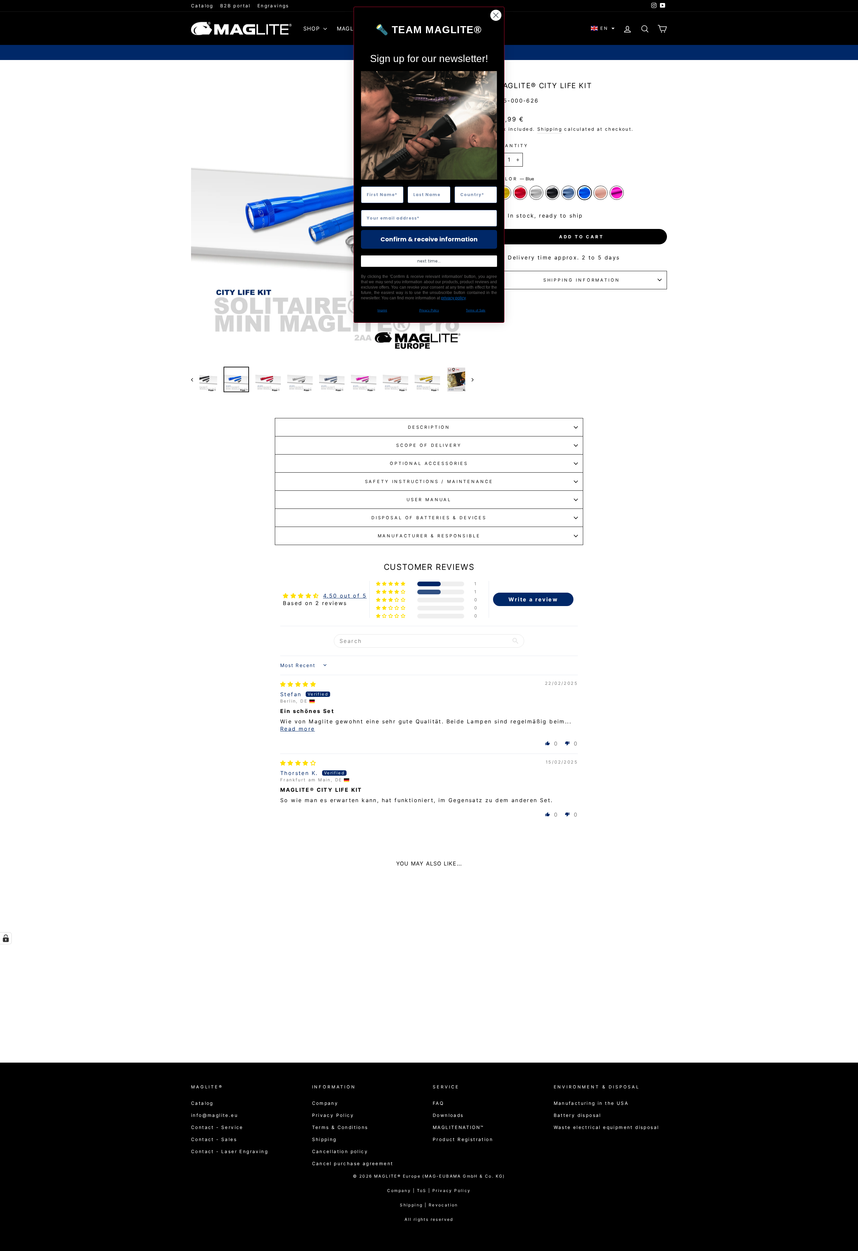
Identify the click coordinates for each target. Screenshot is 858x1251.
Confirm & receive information (429, 239)
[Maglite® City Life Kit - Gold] (216, 1023)
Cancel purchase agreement (352, 1163)
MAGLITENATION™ (458, 1127)
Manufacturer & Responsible (429, 535)
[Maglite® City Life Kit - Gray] (252, 1023)
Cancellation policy (340, 1151)
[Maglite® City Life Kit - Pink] (279, 1023)
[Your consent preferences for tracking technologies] (5, 938)
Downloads (448, 1115)
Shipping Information (581, 280)
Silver (536, 192)
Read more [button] (297, 728)
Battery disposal (577, 1115)
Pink (616, 192)
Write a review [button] (533, 599)
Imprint (382, 310)
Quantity (512, 145)
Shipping (549, 129)
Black (552, 192)
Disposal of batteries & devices (429, 517)
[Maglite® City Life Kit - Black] (243, 1023)
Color (515, 178)
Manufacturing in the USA (591, 1103)
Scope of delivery (429, 445)
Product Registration (463, 1139)
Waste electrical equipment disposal (606, 1127)
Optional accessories (429, 463)
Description (429, 427)
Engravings (273, 5)
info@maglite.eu (214, 1115)
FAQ (438, 1103)
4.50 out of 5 (345, 595)
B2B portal (235, 5)
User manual (429, 499)
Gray (568, 192)
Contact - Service (217, 1127)
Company (325, 1103)
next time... (429, 261)
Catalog (202, 5)
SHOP (312, 28)
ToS (424, 1190)
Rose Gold (600, 192)
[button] (603, 28)
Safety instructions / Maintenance (429, 481)
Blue (584, 192)
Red (520, 192)
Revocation (443, 1204)
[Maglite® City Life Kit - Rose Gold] (270, 1023)
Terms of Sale (475, 310)
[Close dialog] (496, 15)
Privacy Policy (333, 1115)
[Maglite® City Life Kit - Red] (225, 1023)
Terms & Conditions (340, 1127)
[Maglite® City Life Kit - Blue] (261, 1023)
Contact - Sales (214, 1139)
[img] (298, 684)
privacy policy (453, 298)
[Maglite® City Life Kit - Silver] (234, 1023)
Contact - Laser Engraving (229, 1151)
